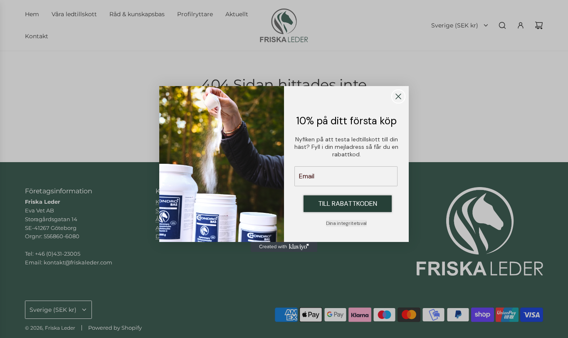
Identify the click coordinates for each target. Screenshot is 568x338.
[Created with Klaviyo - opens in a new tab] (284, 247)
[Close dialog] (398, 96)
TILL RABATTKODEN (347, 203)
